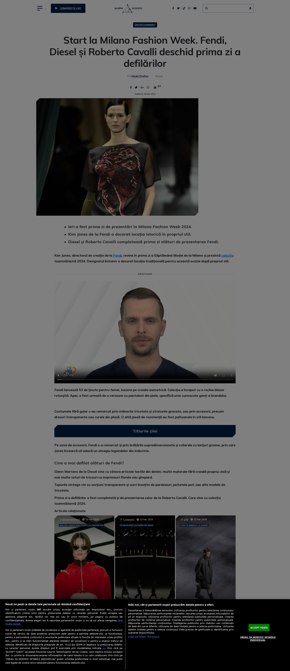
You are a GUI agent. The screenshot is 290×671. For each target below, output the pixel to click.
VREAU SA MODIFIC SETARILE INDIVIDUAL (258, 638)
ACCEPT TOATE (259, 627)
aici (104, 648)
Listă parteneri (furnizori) (143, 636)
